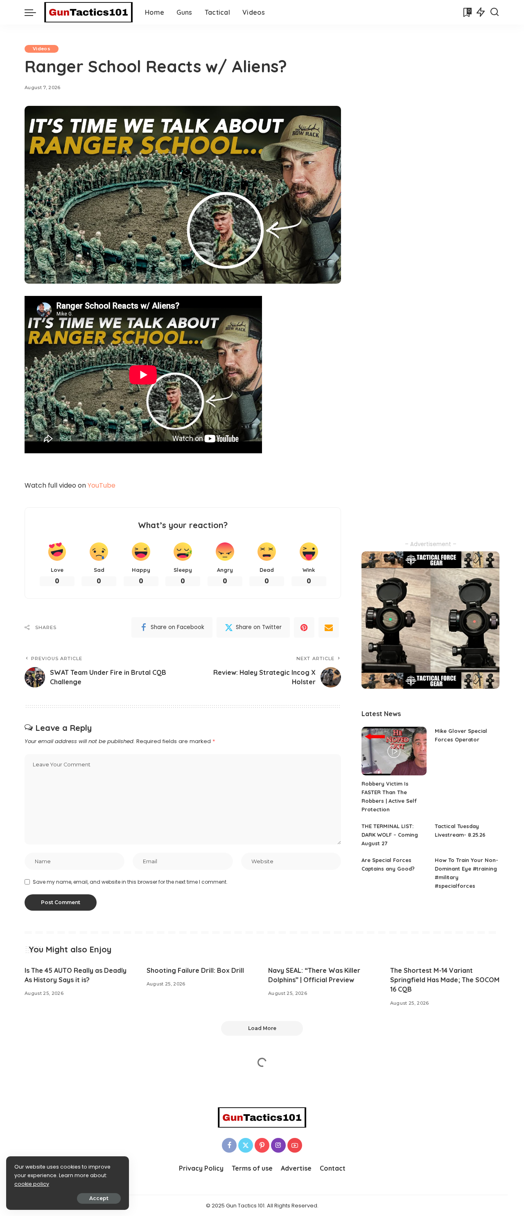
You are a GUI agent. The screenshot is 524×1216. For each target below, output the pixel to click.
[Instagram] (278, 1145)
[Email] (328, 627)
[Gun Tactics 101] (88, 12)
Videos (41, 49)
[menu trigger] (34, 12)
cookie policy (31, 1183)
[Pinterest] (304, 627)
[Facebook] (229, 1145)
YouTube (101, 485)
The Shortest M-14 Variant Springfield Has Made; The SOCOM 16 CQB (444, 979)
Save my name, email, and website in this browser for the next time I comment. (130, 881)
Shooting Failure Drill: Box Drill (195, 970)
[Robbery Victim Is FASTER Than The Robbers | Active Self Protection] (393, 751)
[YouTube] (294, 1145)
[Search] (494, 12)
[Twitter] (245, 1145)
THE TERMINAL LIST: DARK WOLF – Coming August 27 (389, 834)
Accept (98, 1198)
